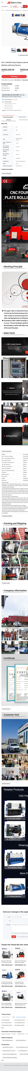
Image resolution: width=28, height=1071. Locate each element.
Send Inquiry (14, 76)
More (2, 1060)
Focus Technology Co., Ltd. (18, 1065)
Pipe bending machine (19, 1025)
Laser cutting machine (6, 1022)
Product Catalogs (22, 1017)
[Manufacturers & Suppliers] (14, 2)
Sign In (3, 110)
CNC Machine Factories (8, 1047)
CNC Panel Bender (5, 1020)
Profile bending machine (6, 1025)
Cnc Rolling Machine (22, 1050)
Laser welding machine (20, 1022)
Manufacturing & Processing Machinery (13, 10)
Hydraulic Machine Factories (9, 1050)
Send (14, 936)
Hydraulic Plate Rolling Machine (10, 1054)
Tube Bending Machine (21, 1040)
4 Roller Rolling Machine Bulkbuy (10, 1057)
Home (2, 10)
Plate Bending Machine (8, 1040)
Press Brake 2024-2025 (20, 1020)
